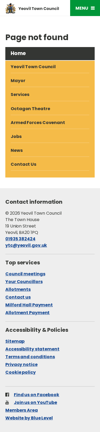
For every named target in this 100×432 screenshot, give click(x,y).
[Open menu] (85, 8)
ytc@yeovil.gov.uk (26, 245)
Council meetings (25, 274)
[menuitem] (50, 109)
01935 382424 (20, 239)
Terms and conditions (30, 357)
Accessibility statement (32, 349)
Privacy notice (21, 364)
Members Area (21, 410)
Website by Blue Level (29, 418)
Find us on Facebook (36, 395)
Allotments (18, 289)
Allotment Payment (27, 313)
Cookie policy (20, 372)
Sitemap (15, 341)
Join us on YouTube (35, 402)
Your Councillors (23, 282)
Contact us (18, 297)
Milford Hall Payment (29, 305)
